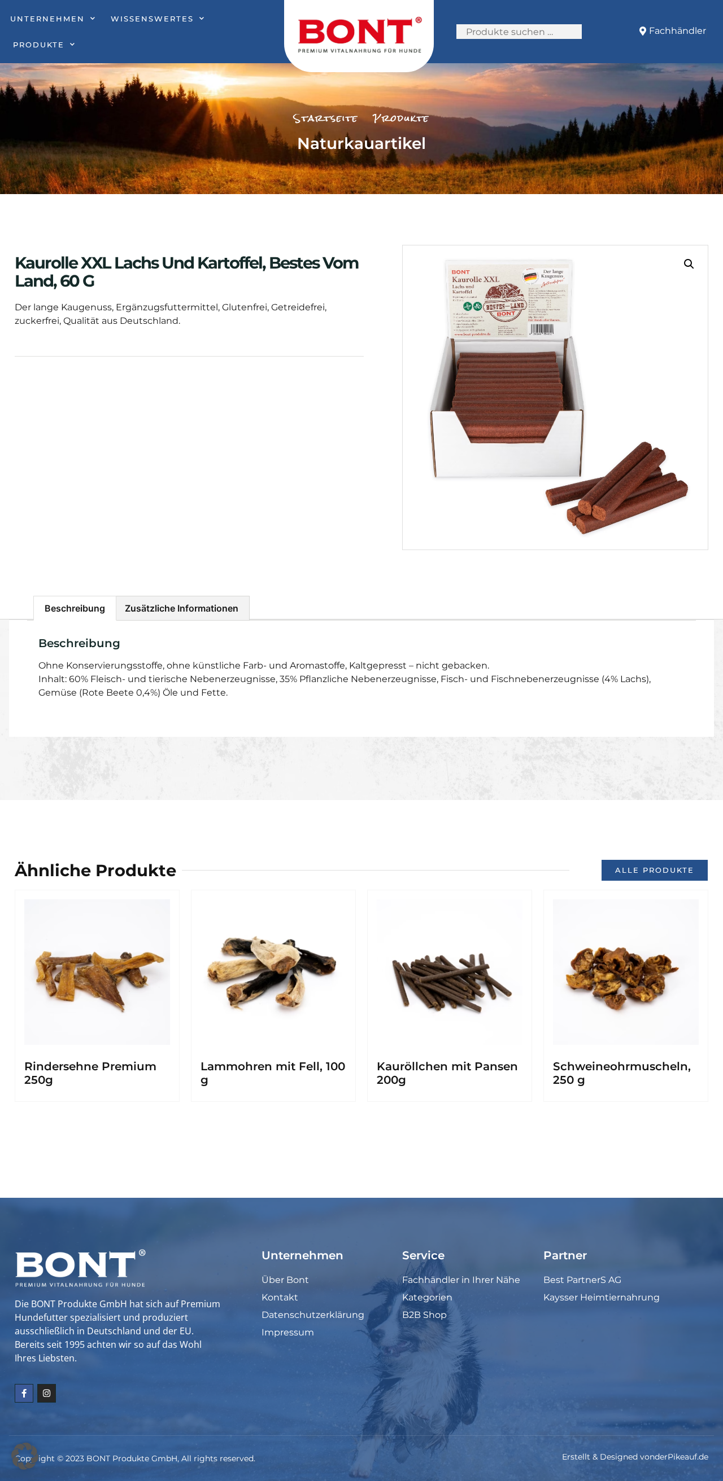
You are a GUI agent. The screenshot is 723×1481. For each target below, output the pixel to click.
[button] (689, 264)
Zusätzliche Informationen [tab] (181, 608)
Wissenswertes (152, 18)
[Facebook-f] (24, 1393)
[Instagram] (46, 1393)
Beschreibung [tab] (75, 608)
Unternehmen (47, 18)
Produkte (38, 44)
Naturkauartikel (361, 143)
